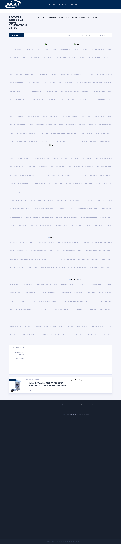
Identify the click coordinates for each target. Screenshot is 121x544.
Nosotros (52, 4)
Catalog (15, 35)
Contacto (74, 4)
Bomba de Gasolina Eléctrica (81, 17)
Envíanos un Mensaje (89, 405)
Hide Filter (60, 341)
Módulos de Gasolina (32, 380)
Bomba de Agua (64, 17)
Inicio (42, 4)
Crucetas (96, 17)
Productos (62, 4)
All (39, 17)
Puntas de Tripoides (49, 17)
